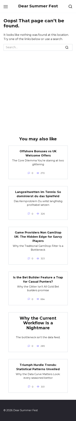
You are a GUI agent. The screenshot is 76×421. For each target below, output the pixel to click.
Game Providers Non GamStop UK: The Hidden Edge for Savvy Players (38, 237)
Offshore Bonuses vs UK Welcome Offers (38, 153)
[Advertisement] (38, 90)
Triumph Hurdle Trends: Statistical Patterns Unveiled (38, 367)
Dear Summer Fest (38, 6)
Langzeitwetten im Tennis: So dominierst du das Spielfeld (38, 194)
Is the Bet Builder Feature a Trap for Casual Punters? (38, 279)
